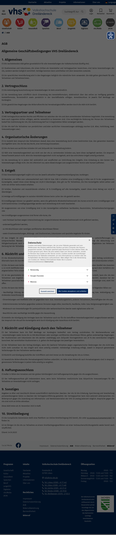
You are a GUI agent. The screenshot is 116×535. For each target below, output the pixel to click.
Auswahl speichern (47, 291)
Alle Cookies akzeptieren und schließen (72, 291)
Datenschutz (49, 262)
